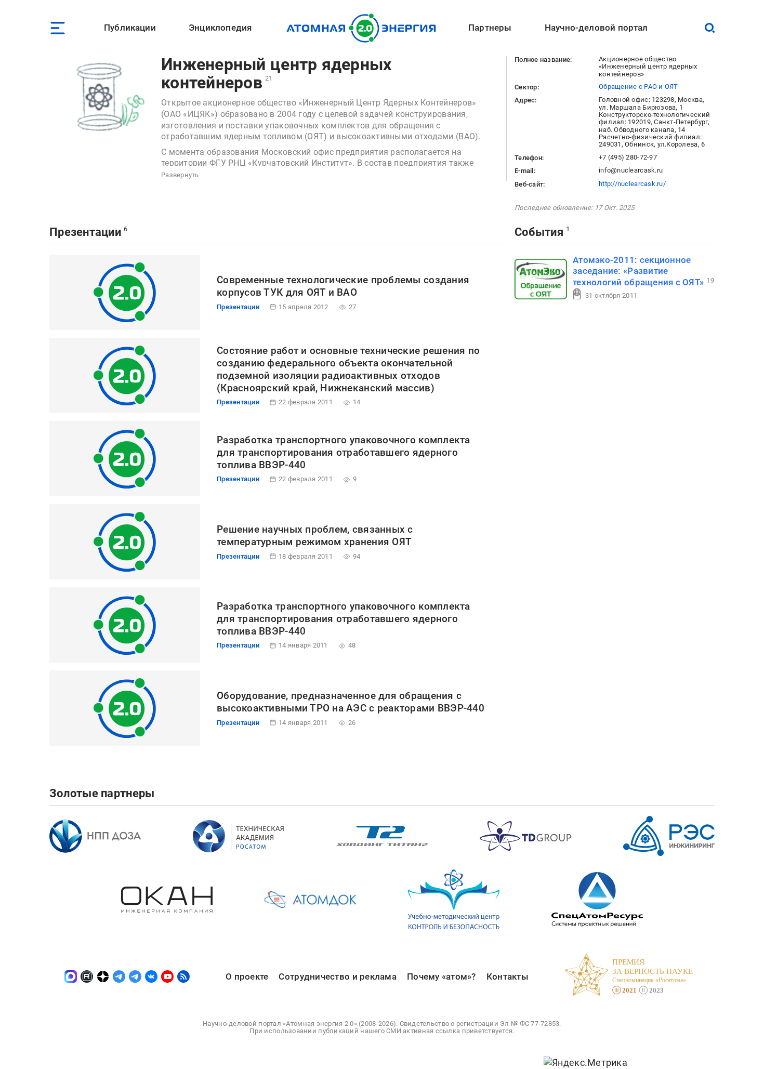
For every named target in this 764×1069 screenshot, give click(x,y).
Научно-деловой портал (596, 27)
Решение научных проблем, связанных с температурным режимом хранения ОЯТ (315, 535)
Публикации (130, 27)
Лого (364, 28)
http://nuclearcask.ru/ (632, 184)
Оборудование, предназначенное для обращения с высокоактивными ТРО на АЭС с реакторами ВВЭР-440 (350, 702)
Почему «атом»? (441, 976)
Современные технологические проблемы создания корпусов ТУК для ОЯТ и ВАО (343, 286)
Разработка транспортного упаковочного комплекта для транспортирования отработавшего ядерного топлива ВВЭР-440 (343, 452)
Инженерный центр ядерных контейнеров (276, 74)
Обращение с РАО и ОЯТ (638, 86)
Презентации (85, 232)
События (539, 232)
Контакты (507, 976)
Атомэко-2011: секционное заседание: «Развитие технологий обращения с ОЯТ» (638, 271)
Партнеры (489, 27)
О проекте (247, 976)
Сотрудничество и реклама (337, 976)
